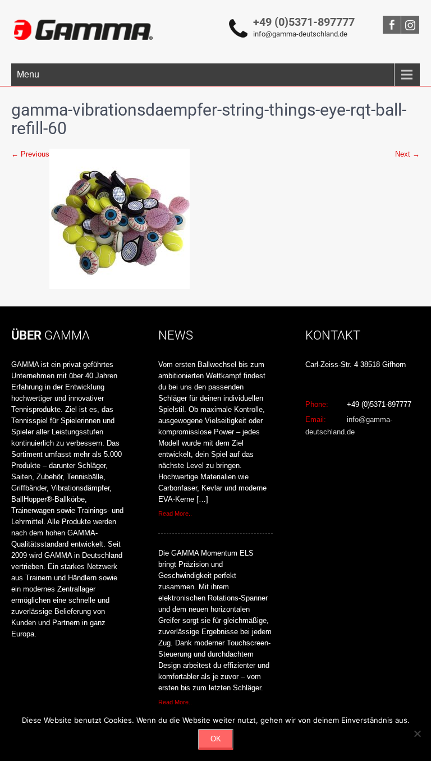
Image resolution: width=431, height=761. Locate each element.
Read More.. (175, 513)
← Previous (30, 154)
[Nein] (417, 733)
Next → (407, 154)
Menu (28, 74)
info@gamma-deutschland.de (300, 34)
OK (215, 739)
